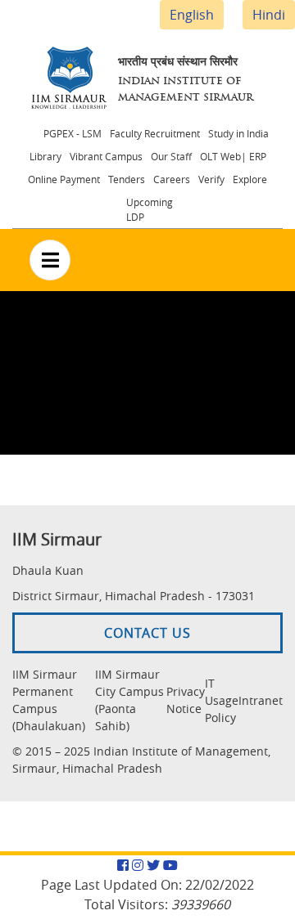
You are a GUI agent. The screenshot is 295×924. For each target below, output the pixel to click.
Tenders (126, 179)
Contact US (147, 633)
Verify (211, 179)
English (192, 15)
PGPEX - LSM (72, 133)
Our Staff (171, 156)
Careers (171, 179)
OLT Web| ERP (233, 156)
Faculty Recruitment (155, 133)
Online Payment (64, 179)
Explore (250, 179)
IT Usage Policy (221, 700)
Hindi (268, 15)
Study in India (238, 133)
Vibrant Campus (106, 156)
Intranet (260, 700)
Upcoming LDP (149, 209)
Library (45, 156)
